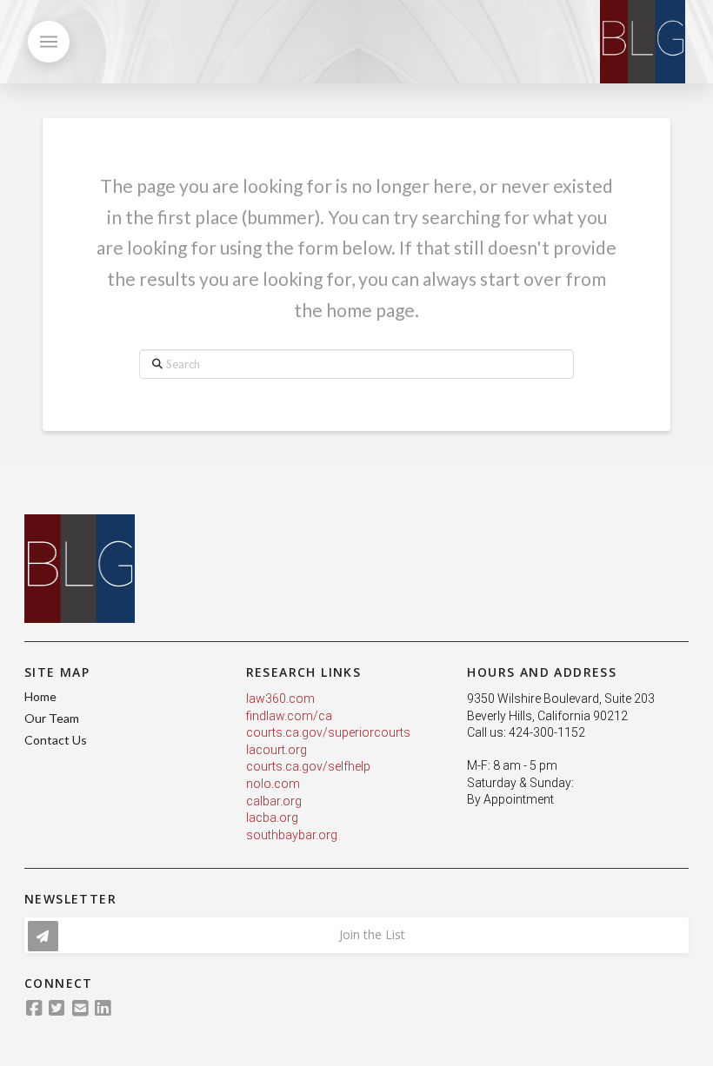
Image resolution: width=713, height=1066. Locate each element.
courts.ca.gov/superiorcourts (328, 732)
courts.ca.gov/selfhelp (308, 766)
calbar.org (274, 801)
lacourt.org (276, 750)
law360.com (280, 698)
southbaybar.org (291, 835)
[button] (49, 42)
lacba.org (272, 817)
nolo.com (273, 784)
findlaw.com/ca (289, 716)
